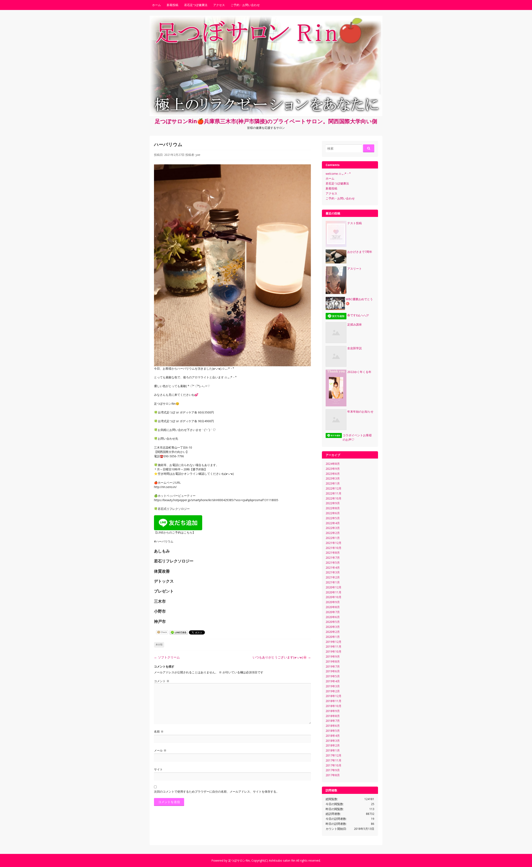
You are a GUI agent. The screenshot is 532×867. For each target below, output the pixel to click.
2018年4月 (333, 736)
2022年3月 (333, 528)
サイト (158, 769)
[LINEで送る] (179, 632)
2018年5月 (333, 731)
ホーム (156, 5)
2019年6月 (333, 671)
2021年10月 (333, 548)
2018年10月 (333, 706)
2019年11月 (333, 646)
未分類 (159, 644)
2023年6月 (333, 474)
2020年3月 (333, 627)
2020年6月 (333, 617)
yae (198, 155)
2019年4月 (333, 681)
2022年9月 (333, 503)
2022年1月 (333, 538)
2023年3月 (333, 478)
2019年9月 (333, 656)
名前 (159, 731)
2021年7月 (333, 558)
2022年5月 (333, 518)
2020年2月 (333, 632)
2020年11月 (333, 592)
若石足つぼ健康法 (195, 5)
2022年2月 (333, 533)
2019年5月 (333, 676)
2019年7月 (333, 666)
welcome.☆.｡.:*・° (338, 174)
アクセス (219, 5)
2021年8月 (333, 553)
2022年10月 (333, 498)
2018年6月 (333, 726)
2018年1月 (333, 750)
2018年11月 (333, 701)
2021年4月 (333, 567)
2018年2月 (333, 745)
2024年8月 (333, 464)
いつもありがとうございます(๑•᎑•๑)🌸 (282, 657)
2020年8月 (333, 607)
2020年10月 (333, 597)
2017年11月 (333, 760)
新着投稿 (172, 5)
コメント (161, 681)
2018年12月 (333, 696)
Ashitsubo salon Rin (282, 860)
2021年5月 (333, 562)
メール (160, 750)
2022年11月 (333, 493)
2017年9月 (333, 770)
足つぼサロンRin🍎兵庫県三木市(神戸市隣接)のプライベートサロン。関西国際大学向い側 (266, 121)
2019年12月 (333, 642)
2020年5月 (333, 622)
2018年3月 (333, 741)
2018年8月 (333, 716)
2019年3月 (333, 686)
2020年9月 (333, 602)
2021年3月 (333, 572)
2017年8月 (333, 775)
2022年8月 (333, 508)
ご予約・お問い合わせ (245, 5)
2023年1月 (333, 483)
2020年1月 (333, 637)
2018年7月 (333, 721)
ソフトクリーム (167, 657)
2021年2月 (333, 577)
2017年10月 (333, 765)
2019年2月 (333, 691)
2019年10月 (333, 651)
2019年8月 (333, 661)
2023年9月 (333, 469)
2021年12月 (333, 543)
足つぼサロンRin (239, 860)
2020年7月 (333, 612)
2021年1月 (333, 582)
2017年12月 (333, 755)
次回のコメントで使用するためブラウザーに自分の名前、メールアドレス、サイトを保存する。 (216, 791)
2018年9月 (333, 711)
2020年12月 (333, 587)
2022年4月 (333, 523)
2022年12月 (333, 488)
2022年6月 (333, 513)
